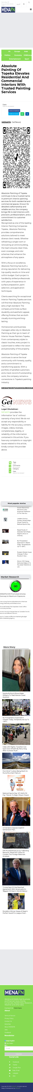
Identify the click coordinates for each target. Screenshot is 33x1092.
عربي (18, 4)
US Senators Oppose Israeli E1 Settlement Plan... (13, 829)
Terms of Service (10, 1015)
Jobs (6, 1030)
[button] (23, 4)
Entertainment (11, 59)
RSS (13, 1076)
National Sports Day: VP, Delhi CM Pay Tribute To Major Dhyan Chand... (16, 794)
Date (5, 105)
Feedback (8, 1032)
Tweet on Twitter (13, 113)
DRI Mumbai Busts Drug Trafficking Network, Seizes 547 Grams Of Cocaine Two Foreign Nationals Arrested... (16, 853)
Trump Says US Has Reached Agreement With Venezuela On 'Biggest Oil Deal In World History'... (15, 889)
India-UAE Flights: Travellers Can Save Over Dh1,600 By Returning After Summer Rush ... (15, 749)
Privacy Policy (9, 1018)
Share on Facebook (14, 110)
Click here (18, 1008)
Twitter (14, 1065)
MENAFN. (14, 1086)
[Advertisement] (16, 30)
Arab (26, 51)
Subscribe (19, 1054)
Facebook (15, 1062)
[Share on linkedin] (27, 114)
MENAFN (6, 122)
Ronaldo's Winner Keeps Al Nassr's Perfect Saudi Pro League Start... (15, 912)
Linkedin (15, 1073)
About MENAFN (10, 1027)
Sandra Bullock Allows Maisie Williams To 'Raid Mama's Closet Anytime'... (14, 695)
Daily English (10, 1041)
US (6, 51)
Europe (17, 51)
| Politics (6, 55)
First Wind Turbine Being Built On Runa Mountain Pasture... (15, 772)
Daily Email (15, 1070)
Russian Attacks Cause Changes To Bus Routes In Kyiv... (24, 554)
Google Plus (16, 1067)
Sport (25, 59)
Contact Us (8, 1021)
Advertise (8, 1024)
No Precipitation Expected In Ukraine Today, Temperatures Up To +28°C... (16, 719)
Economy (18, 55)
